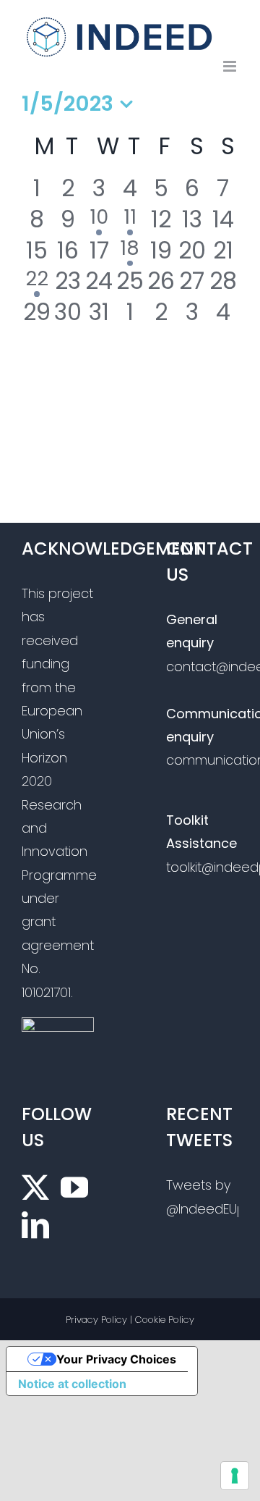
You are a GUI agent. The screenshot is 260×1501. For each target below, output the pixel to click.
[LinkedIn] (35, 1225)
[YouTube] (74, 1187)
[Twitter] (35, 1187)
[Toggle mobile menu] (230, 66)
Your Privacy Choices (116, 1359)
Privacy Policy (96, 1319)
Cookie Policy (164, 1319)
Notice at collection (72, 1383)
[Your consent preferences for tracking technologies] (234, 1475)
